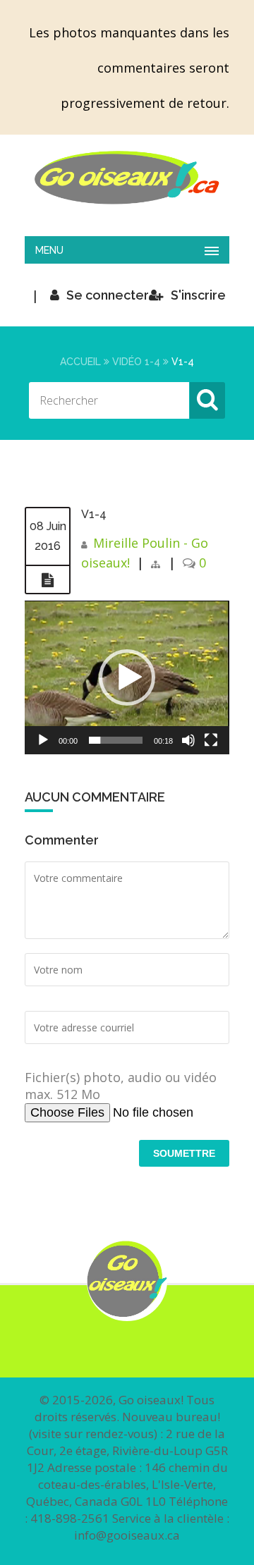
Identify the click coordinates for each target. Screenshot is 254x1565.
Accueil (80, 361)
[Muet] (188, 740)
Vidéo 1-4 (136, 361)
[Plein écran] (211, 740)
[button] (127, 677)
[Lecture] (43, 740)
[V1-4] (48, 580)
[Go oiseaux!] (127, 177)
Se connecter (107, 295)
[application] (127, 677)
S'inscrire (198, 295)
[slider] (116, 740)
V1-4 (94, 514)
